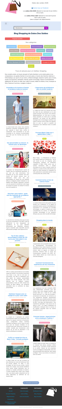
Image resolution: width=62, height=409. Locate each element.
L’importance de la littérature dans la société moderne (44, 88)
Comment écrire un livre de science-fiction (44, 180)
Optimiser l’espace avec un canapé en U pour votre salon (17, 294)
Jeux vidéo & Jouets (32, 58)
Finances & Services (33, 62)
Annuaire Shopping (10, 393)
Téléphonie (47, 54)
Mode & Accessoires (27, 50)
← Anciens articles (31, 383)
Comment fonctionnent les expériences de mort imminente (44, 263)
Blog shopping (37, 393)
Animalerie (40, 50)
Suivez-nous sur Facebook (40, 8)
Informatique (11, 46)
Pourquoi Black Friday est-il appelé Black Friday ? (44, 133)
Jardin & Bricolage (17, 54)
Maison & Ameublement (33, 54)
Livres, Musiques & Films (16, 62)
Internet (49, 50)
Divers (31, 66)
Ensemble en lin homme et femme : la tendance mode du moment (17, 88)
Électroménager (37, 46)
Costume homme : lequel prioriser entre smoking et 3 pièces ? (44, 317)
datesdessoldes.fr (27, 407)
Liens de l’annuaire (24, 396)
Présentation (10, 399)
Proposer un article (17, 38)
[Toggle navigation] (6, 23)
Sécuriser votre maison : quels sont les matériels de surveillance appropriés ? (18, 195)
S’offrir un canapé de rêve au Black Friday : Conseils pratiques (17, 338)
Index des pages (24, 391)
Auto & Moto (14, 50)
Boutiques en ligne (37, 391)
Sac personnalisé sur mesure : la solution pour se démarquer (17, 143)
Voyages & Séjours (48, 62)
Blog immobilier (38, 396)
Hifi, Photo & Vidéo (16, 58)
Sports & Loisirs (24, 46)
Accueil (10, 391)
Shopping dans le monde (44, 220)
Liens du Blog (24, 393)
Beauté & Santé (50, 46)
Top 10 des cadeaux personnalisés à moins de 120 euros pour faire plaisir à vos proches (17, 238)
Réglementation (10, 396)
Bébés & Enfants (47, 58)
